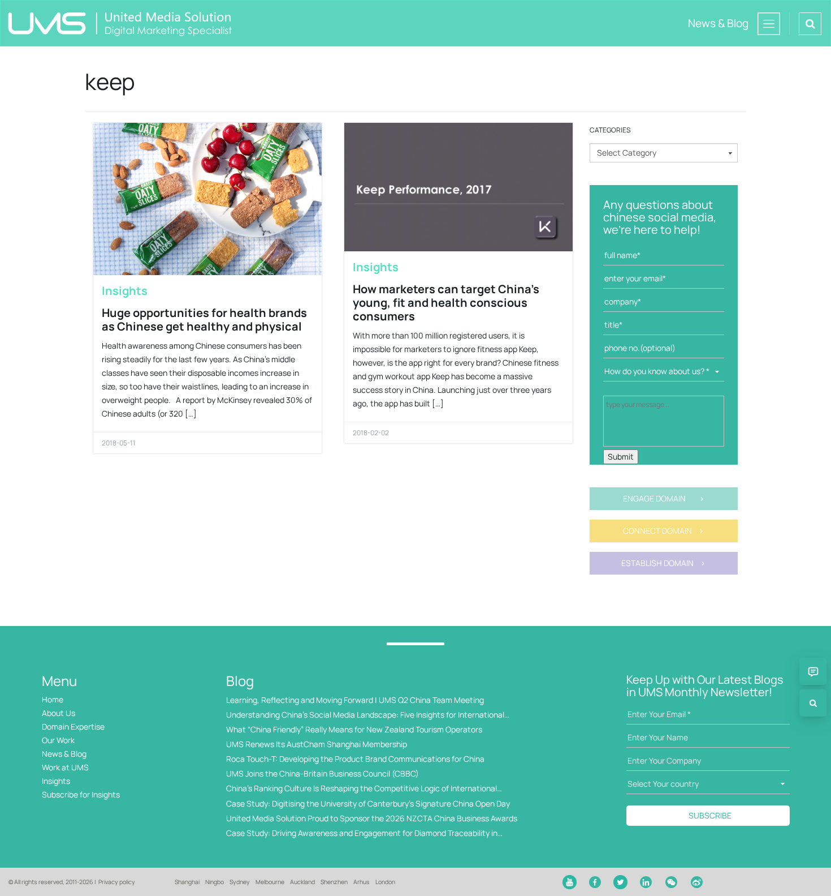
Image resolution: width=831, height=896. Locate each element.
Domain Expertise (73, 726)
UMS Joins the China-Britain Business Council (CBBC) (322, 773)
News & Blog (64, 753)
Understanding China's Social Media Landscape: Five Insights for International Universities (365, 715)
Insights (125, 290)
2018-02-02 (371, 433)
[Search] (812, 703)
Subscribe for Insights (81, 794)
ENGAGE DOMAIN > (663, 498)
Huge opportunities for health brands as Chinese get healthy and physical (204, 319)
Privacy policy (116, 882)
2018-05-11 (119, 443)
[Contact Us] (812, 671)
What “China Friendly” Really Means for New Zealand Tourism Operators (354, 729)
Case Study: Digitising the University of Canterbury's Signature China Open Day (368, 803)
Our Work (58, 740)
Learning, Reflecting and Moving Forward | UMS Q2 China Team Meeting (355, 699)
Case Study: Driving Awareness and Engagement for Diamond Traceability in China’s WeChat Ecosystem (361, 833)
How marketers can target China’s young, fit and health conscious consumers (446, 302)
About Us (58, 713)
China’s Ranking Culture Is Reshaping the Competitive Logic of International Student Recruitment (361, 789)
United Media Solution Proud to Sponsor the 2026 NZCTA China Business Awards (371, 818)
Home (52, 699)
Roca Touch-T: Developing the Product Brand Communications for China (355, 758)
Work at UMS (65, 767)
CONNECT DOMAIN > (663, 530)
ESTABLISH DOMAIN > (663, 563)
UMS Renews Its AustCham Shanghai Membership (316, 744)
